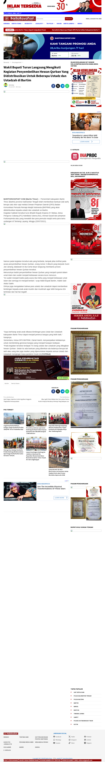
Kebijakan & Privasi (41, 742)
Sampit (76, 717)
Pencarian (69, 19)
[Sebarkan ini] (53, 86)
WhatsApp (58, 740)
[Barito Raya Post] (20, 19)
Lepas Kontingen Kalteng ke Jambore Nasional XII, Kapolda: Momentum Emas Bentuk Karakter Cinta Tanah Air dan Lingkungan (36, 456)
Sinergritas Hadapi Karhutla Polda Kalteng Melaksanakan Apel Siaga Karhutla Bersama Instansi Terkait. (13, 452)
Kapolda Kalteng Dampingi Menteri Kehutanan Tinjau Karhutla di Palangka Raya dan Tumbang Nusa (58, 428)
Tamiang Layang (79, 714)
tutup (54, 758)
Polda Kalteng (79, 699)
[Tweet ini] (58, 86)
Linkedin (88, 740)
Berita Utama (15, 383)
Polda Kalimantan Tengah (82, 696)
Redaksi (6, 737)
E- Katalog (7, 750)
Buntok (76, 710)
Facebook (58, 737)
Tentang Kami (24, 737)
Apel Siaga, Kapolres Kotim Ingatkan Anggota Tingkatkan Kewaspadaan (17, 399)
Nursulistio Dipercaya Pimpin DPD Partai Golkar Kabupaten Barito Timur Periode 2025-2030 (51, 30)
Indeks (37, 747)
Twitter (73, 737)
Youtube (58, 743)
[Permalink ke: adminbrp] (7, 86)
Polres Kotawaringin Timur (83, 721)
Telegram (89, 743)
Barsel (76, 706)
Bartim (7, 383)
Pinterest (88, 737)
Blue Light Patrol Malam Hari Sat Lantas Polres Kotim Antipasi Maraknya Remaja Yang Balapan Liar (53, 399)
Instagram (74, 740)
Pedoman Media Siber (26, 742)
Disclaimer (7, 747)
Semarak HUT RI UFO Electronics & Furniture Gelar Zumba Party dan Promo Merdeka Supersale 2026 (58, 472)
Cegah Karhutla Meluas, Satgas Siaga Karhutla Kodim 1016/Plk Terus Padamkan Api (13, 427)
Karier (21, 747)
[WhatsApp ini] (67, 86)
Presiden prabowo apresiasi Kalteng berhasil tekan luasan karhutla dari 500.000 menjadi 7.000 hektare (36, 430)
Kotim (76, 724)
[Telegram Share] (62, 86)
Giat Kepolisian (79, 692)
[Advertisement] (36, 144)
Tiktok (72, 743)
